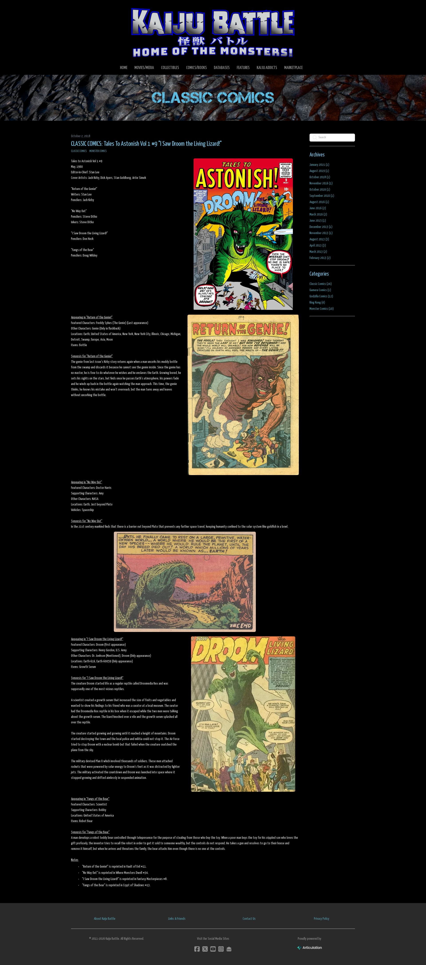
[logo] (213, 32)
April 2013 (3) (318, 245)
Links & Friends (176, 918)
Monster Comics (98, 151)
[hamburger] (79, 7)
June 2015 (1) (318, 220)
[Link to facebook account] (197, 949)
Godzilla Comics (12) (321, 296)
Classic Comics (79, 151)
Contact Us (249, 918)
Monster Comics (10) (322, 308)
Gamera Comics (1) (320, 290)
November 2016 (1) (321, 183)
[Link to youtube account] (213, 949)
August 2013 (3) (319, 239)
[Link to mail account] (229, 949)
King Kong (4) (317, 302)
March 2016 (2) (318, 214)
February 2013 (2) (320, 258)
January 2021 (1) (319, 164)
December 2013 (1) (321, 227)
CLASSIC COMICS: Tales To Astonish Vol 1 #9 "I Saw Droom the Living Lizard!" (146, 144)
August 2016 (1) (319, 202)
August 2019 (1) (319, 171)
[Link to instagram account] (221, 949)
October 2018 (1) (320, 177)
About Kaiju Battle (104, 918)
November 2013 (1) (321, 233)
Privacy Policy (321, 918)
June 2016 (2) (318, 208)
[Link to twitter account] (205, 949)
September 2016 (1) (322, 195)
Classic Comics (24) (321, 284)
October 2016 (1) (320, 189)
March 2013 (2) (318, 251)
